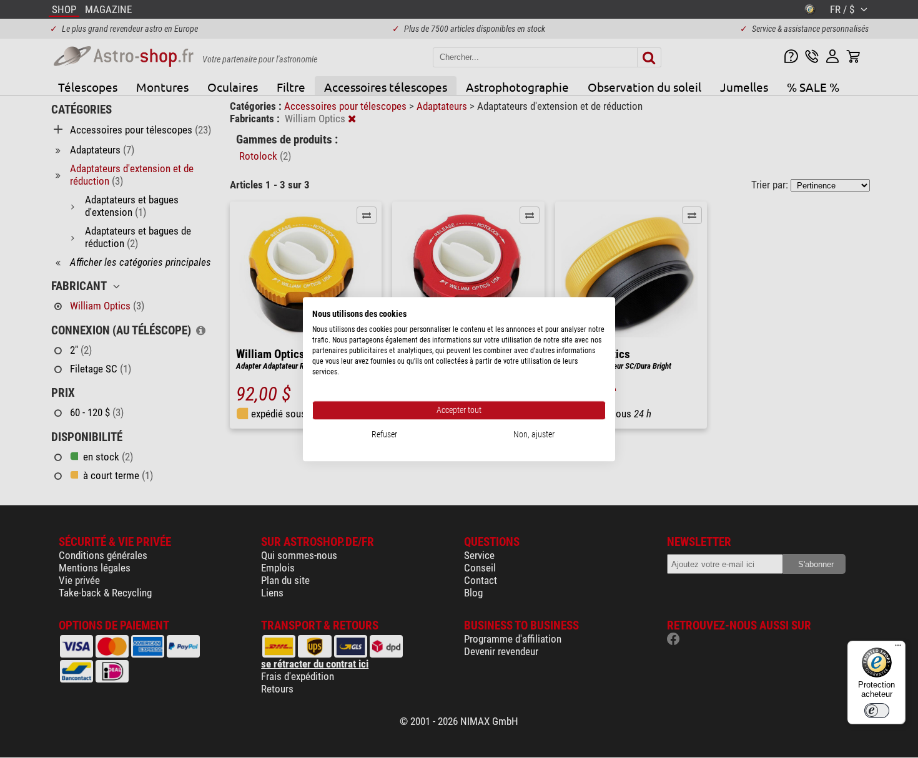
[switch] (876, 710)
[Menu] (898, 648)
